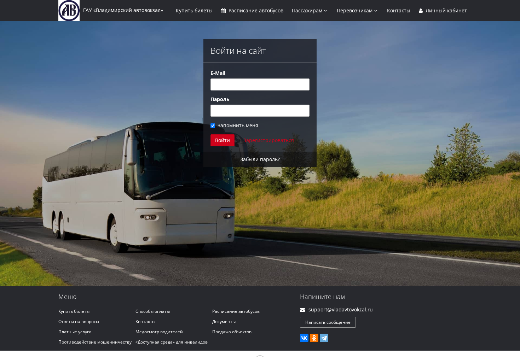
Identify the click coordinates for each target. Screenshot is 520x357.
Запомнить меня (238, 125)
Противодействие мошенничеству (95, 342)
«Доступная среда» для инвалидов (171, 342)
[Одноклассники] (314, 338)
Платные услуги (75, 332)
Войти (222, 140)
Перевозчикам (355, 10)
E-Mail (217, 73)
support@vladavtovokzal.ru (340, 309)
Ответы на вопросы (78, 321)
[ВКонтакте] (304, 338)
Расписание (255, 10)
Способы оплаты (152, 311)
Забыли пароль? (260, 159)
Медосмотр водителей (159, 332)
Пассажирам (308, 10)
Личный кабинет (445, 10)
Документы (224, 321)
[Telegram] (324, 338)
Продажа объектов (232, 332)
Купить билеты (73, 311)
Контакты (398, 10)
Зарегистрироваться (268, 140)
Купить (194, 10)
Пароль (220, 99)
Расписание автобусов (236, 311)
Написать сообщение (328, 322)
